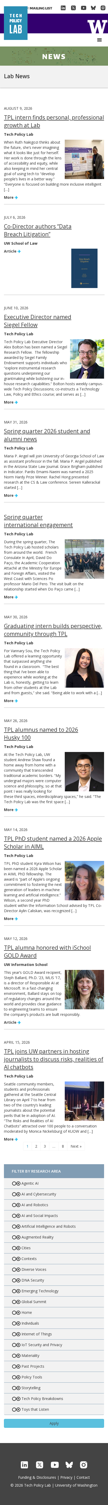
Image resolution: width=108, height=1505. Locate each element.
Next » (76, 1146)
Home (97, 26)
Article (11, 251)
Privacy (66, 1477)
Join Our (33, 8)
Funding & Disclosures (37, 1477)
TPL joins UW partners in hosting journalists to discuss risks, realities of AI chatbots (53, 1059)
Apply (54, 1423)
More (9, 197)
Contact (83, 1477)
